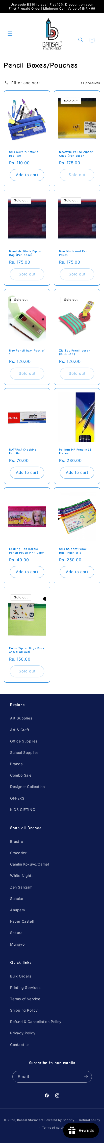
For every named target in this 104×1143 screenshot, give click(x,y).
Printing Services (25, 987)
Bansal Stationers (30, 1120)
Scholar (16, 898)
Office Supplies (23, 741)
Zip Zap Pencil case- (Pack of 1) (74, 352)
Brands (16, 764)
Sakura (16, 932)
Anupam (17, 910)
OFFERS (17, 798)
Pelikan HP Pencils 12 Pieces (75, 451)
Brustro (16, 841)
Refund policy (89, 1120)
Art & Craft (20, 730)
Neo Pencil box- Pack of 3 (27, 352)
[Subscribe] (86, 1077)
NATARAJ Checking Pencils (23, 451)
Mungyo (17, 944)
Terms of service (54, 1127)
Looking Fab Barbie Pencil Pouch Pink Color (26, 550)
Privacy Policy (22, 1033)
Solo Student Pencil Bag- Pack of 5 (73, 550)
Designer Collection (27, 786)
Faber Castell (22, 921)
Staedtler (18, 853)
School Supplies (24, 752)
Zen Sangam (21, 887)
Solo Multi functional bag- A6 (24, 154)
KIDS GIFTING (22, 809)
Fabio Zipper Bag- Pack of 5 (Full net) (26, 650)
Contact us (20, 1044)
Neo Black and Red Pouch (73, 253)
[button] (10, 33)
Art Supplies (21, 718)
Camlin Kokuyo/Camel (29, 864)
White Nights (21, 875)
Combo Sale (21, 775)
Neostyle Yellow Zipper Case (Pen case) (76, 154)
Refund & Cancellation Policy (36, 1021)
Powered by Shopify (59, 1120)
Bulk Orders (20, 976)
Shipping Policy (24, 1010)
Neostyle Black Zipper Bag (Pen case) (25, 253)
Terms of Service (25, 999)
